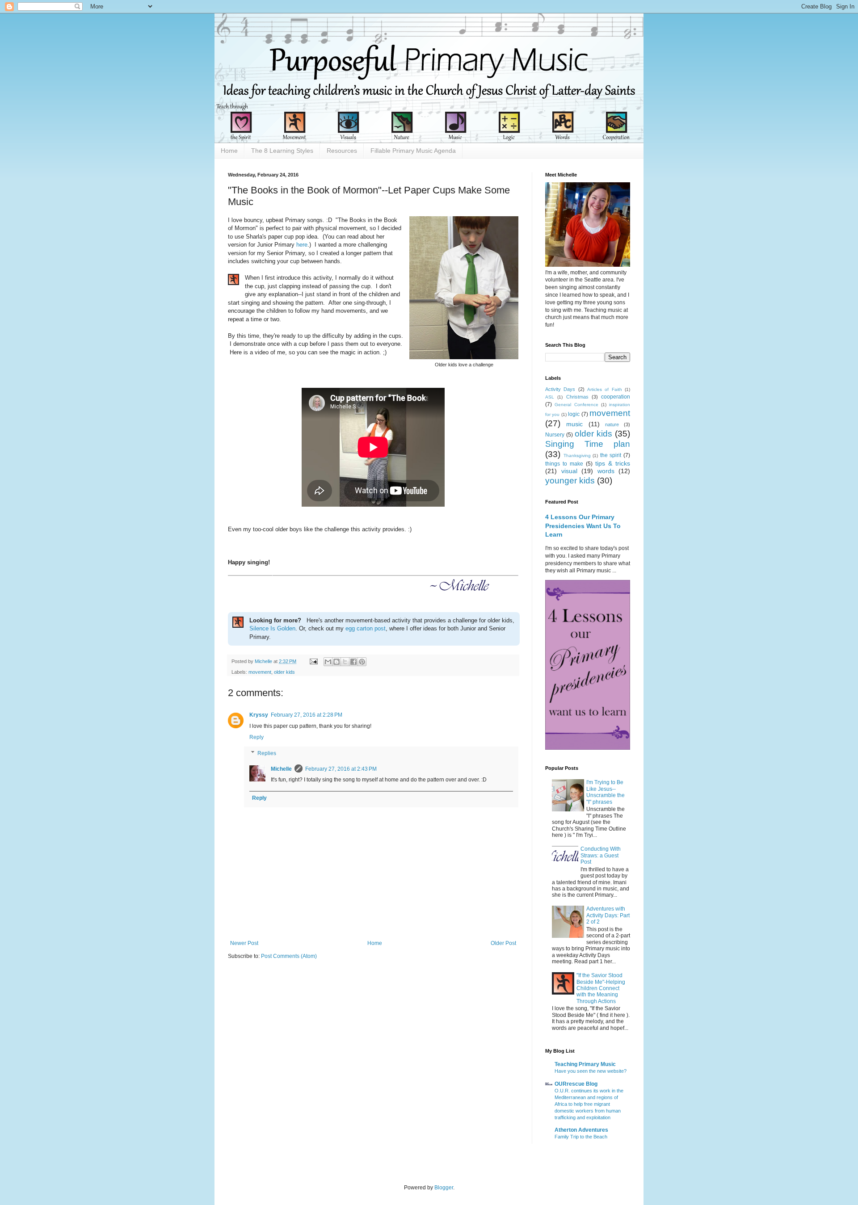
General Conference (576, 404)
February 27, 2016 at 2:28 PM (306, 715)
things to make (564, 464)
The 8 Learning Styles (282, 150)
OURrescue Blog (576, 1084)
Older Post (503, 943)
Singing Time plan (587, 444)
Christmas (577, 396)
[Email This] (328, 661)
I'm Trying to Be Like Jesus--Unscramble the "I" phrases (605, 792)
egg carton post (365, 628)
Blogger (443, 1187)
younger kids (570, 480)
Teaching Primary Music (585, 1064)
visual (569, 470)
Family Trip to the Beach (581, 1136)
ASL (549, 397)
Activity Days (560, 389)
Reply (256, 737)
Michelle (281, 769)
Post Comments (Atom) (289, 956)
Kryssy (258, 715)
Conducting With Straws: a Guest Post (600, 855)
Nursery (554, 435)
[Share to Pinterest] (362, 661)
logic (574, 414)
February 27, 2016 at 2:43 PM (341, 769)
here (301, 244)
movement (259, 672)
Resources (342, 150)
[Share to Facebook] (353, 661)
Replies (266, 753)
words (605, 470)
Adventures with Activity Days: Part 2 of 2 (608, 915)
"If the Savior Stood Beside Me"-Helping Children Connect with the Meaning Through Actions (600, 988)
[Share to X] (345, 661)
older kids (284, 672)
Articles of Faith (604, 389)
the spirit (611, 455)
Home (229, 150)
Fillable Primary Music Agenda (413, 150)
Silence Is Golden (272, 628)
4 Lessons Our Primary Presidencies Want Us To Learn (583, 525)
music (574, 424)
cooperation (615, 397)
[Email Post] (313, 661)
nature (612, 424)
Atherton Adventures (581, 1130)
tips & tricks (612, 463)
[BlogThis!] (336, 661)
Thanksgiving (577, 455)
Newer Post (244, 943)
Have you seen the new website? (591, 1071)
